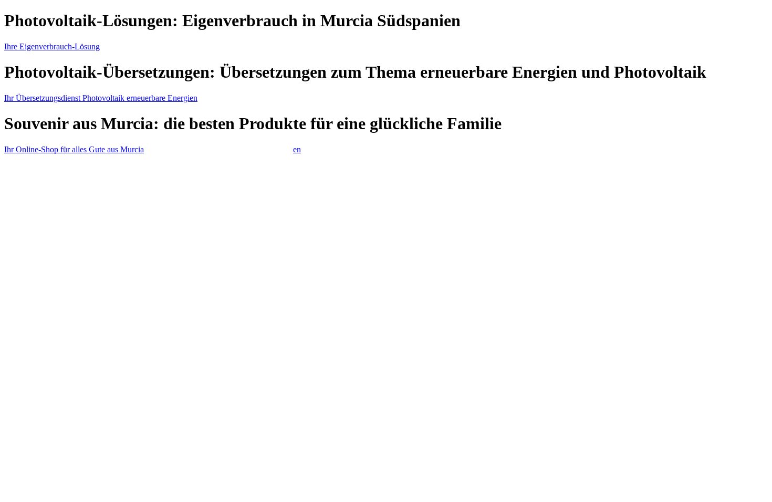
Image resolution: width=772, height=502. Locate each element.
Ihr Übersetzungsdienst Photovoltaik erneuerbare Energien (100, 97)
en (297, 149)
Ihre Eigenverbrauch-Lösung (52, 46)
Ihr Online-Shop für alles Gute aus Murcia (74, 149)
